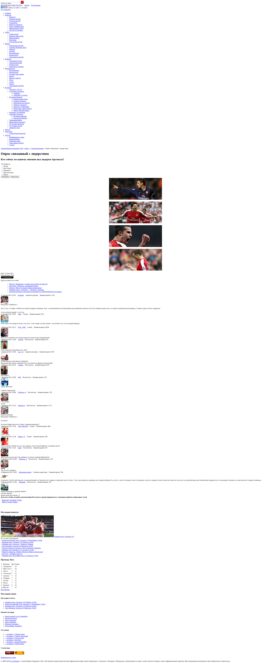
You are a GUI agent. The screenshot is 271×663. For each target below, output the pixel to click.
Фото (11, 80)
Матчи (7, 44)
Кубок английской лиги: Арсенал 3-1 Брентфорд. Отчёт (22, 540)
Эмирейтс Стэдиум (20, 95)
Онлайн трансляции (16, 74)
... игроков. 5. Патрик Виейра (15, 642)
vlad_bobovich (23, 426)
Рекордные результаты (22, 103)
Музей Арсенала (11, 618)
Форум (7, 130)
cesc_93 (20, 352)
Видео (11, 76)
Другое (7, 135)
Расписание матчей (16, 46)
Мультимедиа (10, 68)
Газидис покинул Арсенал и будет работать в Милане (21, 548)
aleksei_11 (21, 436)
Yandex (15, 502)
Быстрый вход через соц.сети (11, 5)
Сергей (20, 339)
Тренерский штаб (15, 63)
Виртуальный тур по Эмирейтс (16, 616)
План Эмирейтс (11, 622)
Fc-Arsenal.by (15, 661)
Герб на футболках (20, 118)
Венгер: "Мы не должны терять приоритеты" (25, 288)
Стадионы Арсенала (16, 91)
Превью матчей (15, 19)
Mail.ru (4, 502)
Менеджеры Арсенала (17, 122)
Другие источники (16, 30)
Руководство (13, 65)
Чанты (11, 84)
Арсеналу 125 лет (15, 89)
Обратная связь (14, 141)
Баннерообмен (14, 139)
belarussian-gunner (25, 472)
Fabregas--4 (22, 392)
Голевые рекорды (20, 101)
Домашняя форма (15, 120)
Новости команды (15, 25)
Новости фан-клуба (16, 36)
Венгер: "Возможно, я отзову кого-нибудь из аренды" (28, 284)
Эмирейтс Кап (14, 128)
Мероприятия (14, 38)
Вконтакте (5, 500)
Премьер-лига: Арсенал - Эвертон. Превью (17, 544)
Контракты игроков (16, 67)
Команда (8, 59)
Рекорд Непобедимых (21, 110)
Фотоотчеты (13, 55)
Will (19, 377)
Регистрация (35, 5)
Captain (20, 365)
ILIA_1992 (22, 327)
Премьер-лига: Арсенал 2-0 (64, 536)
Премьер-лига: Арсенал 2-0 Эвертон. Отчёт (18, 542)
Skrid (19, 448)
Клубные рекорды (15, 97)
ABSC (7, 32)
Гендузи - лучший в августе (12, 554)
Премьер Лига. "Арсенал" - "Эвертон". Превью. (26, 290)
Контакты (12, 40)
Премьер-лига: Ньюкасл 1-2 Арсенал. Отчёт (18, 550)
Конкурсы (8, 131)
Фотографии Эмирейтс (13, 626)
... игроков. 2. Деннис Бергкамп (16, 636)
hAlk (19, 314)
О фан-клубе (13, 34)
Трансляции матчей (16, 57)
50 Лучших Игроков (16, 124)
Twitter (19, 500)
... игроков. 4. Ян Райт (13, 640)
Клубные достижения (17, 112)
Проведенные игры (21, 99)
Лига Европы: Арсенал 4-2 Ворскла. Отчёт (17, 546)
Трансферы (13, 23)
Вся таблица (5, 590)
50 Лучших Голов (15, 126)
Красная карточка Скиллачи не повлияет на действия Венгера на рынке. (35, 292)
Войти (26, 5)
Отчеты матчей (14, 21)
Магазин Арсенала (12, 624)
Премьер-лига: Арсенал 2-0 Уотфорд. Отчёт (21, 602)
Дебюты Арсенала (20, 105)
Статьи (11, 145)
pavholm (21, 295)
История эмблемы (20, 116)
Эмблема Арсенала (16, 114)
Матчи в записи (15, 78)
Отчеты (12, 51)
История (8, 88)
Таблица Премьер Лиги (17, 47)
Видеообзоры (14, 53)
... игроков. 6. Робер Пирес (14, 644)
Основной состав (15, 61)
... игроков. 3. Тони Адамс (14, 638)
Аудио (11, 82)
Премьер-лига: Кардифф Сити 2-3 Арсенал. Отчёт (20, 556)
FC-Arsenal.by (6, 9)
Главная (8, 13)
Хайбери (17, 93)
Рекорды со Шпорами (21, 107)
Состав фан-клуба (15, 42)
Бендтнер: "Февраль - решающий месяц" (24, 286)
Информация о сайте (16, 137)
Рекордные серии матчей (23, 109)
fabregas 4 (21, 405)
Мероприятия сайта (16, 28)
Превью (12, 49)
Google (9, 502)
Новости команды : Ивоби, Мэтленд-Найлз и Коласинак (22, 552)
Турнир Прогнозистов (17, 133)
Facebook (13, 500)
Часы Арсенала (10, 620)
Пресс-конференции (16, 26)
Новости (8, 15)
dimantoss (22, 482)
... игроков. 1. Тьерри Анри (15, 634)
